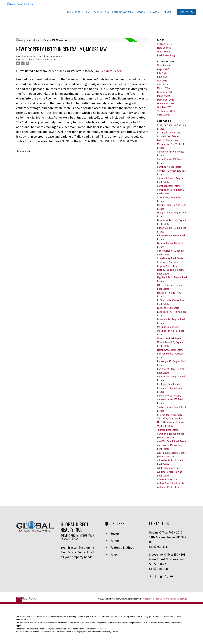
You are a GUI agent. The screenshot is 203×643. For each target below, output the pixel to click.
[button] (186, 12)
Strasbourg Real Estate (169, 414)
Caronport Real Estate (169, 166)
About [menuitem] (167, 11)
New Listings (164, 47)
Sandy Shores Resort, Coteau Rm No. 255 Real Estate (170, 399)
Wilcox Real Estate (167, 479)
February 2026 (165, 92)
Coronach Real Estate (169, 186)
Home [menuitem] (69, 11)
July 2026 (162, 73)
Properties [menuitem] (82, 11)
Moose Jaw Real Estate (169, 338)
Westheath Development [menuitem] (119, 11)
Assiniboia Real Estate (169, 132)
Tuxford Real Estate (167, 430)
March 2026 (163, 88)
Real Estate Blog (166, 55)
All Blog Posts (164, 44)
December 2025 (165, 99)
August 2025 (163, 114)
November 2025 (165, 103)
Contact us (186, 11)
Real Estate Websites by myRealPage (171, 599)
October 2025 (164, 107)
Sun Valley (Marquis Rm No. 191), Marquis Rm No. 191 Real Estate (170, 422)
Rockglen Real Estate (168, 384)
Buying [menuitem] (141, 11)
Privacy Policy (148, 599)
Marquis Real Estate (168, 327)
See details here (112, 71)
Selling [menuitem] (154, 11)
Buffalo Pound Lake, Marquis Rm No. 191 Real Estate (170, 144)
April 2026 (162, 84)
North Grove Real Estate (170, 350)
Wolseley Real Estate (168, 487)
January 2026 (164, 96)
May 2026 (162, 80)
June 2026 (162, 77)
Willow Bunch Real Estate (170, 483)
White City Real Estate (169, 468)
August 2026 (163, 69)
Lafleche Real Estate (168, 308)
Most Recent (164, 65)
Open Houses (164, 51)
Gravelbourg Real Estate (170, 258)
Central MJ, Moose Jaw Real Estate (41, 59)
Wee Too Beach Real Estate (172, 441)
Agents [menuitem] (98, 11)
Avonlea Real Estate (168, 136)
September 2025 (166, 111)
